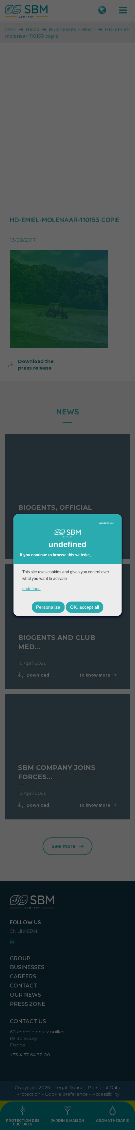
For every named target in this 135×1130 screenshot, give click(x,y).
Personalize (48, 607)
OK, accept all (84, 607)
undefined (106, 523)
